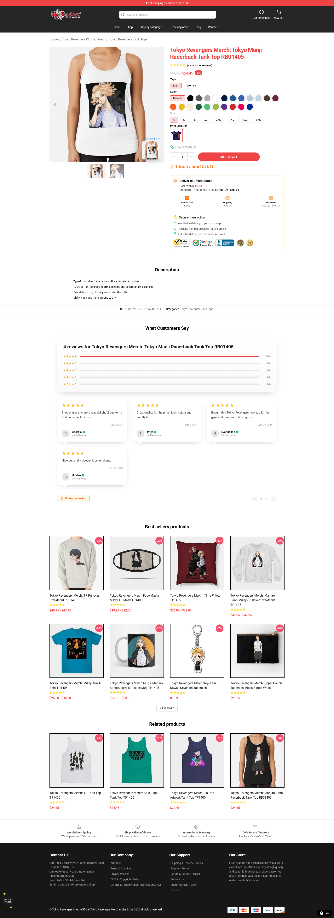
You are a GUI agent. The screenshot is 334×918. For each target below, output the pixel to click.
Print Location (178, 125)
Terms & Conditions (122, 868)
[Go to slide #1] (96, 171)
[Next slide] (158, 104)
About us (116, 863)
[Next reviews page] (273, 499)
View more (167, 708)
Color (173, 91)
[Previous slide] (55, 104)
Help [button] (327, 913)
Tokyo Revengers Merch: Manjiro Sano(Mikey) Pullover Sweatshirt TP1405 (252, 600)
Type (173, 79)
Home (53, 39)
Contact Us (177, 879)
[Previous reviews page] (254, 499)
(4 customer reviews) (199, 65)
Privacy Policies (120, 873)
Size (172, 113)
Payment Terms (179, 868)
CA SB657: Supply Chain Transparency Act (136, 884)
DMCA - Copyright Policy (125, 879)
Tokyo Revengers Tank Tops (128, 39)
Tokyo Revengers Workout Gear (83, 39)
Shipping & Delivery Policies (186, 863)
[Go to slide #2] (116, 171)
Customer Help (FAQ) (183, 884)
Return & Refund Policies (185, 873)
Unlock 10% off (7, 901)
